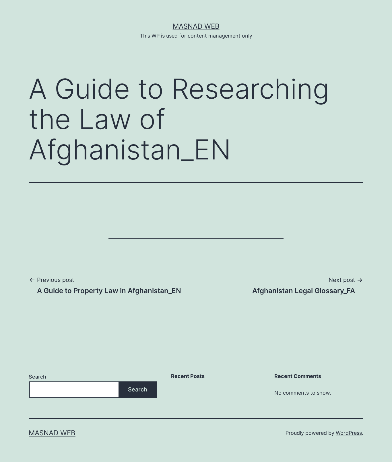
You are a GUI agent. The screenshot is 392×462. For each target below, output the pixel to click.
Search (37, 377)
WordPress (349, 433)
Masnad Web (196, 26)
